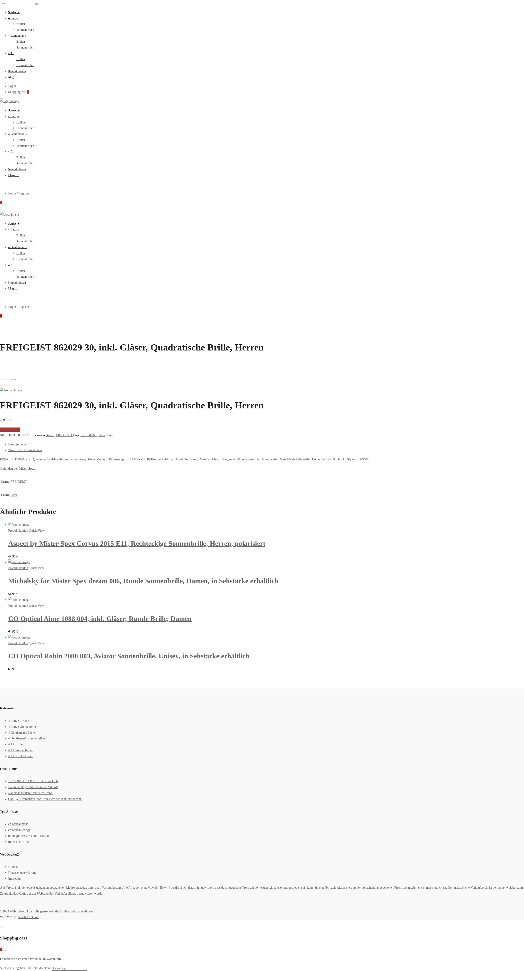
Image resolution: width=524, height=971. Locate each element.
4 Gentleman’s (17, 35)
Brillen (20, 23)
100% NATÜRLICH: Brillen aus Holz (33, 781)
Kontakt (13, 866)
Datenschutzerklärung (22, 872)
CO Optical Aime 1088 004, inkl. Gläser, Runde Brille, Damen (100, 618)
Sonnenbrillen (25, 29)
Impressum (15, 878)
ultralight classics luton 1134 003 (29, 836)
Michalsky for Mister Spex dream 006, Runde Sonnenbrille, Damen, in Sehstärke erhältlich (143, 581)
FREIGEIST (64, 435)
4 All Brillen (16, 744)
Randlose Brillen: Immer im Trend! (30, 793)
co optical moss (18, 824)
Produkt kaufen (10, 429)
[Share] (5, 379)
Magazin (13, 77)
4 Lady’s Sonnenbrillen (23, 726)
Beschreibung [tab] (17, 444)
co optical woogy (19, 830)
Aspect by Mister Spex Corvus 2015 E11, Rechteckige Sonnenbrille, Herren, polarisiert (136, 543)
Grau (101, 435)
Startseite (14, 12)
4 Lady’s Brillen (18, 720)
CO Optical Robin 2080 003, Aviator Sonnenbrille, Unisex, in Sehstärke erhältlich (128, 656)
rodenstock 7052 (19, 841)
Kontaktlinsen (17, 71)
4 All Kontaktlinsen (20, 756)
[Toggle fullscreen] (9, 379)
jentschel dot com (28, 917)
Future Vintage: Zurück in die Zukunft (33, 787)
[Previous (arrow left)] (1, 385)
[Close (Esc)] (1, 379)
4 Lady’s (13, 18)
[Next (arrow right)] (5, 385)
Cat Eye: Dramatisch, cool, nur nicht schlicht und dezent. (45, 799)
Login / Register (18, 193)
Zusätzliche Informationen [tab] (25, 450)
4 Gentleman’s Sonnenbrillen (27, 738)
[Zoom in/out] (14, 379)
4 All (11, 53)
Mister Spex (27, 468)
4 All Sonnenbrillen (20, 750)
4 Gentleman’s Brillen (22, 732)
